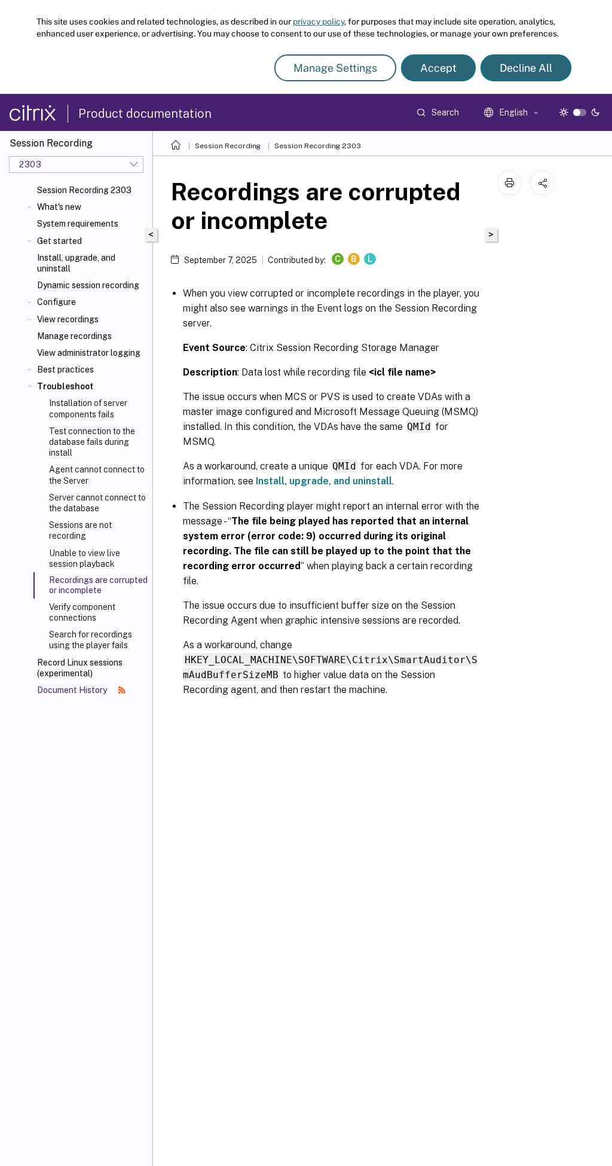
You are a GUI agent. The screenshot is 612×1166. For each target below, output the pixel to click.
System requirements (77, 223)
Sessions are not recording (80, 530)
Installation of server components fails (88, 408)
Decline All (526, 68)
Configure (56, 302)
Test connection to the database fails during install (92, 441)
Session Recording (228, 146)
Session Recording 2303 (84, 190)
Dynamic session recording (88, 285)
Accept (438, 68)
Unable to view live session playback (84, 558)
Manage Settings (335, 68)
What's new (59, 207)
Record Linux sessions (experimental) (80, 668)
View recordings (68, 319)
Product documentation (145, 113)
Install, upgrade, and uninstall (76, 263)
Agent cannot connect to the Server (97, 475)
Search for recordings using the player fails (90, 640)
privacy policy (318, 21)
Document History (73, 690)
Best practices (65, 369)
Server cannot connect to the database (97, 503)
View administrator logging (88, 353)
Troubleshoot (65, 386)
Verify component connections (82, 612)
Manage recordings (74, 336)
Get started (59, 241)
